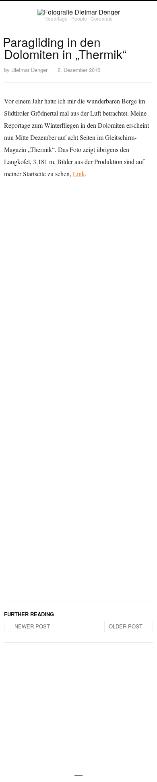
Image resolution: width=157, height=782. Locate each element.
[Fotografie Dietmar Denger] (78, 12)
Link (79, 173)
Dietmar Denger (29, 70)
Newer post (32, 626)
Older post (126, 626)
